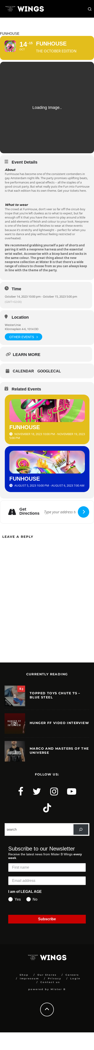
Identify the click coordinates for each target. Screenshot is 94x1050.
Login (75, 978)
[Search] (80, 829)
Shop (24, 974)
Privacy (54, 978)
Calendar (23, 371)
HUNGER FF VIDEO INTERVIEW (59, 723)
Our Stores (47, 974)
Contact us (50, 982)
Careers (72, 974)
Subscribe (47, 919)
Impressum (29, 978)
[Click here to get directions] (83, 512)
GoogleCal (49, 371)
